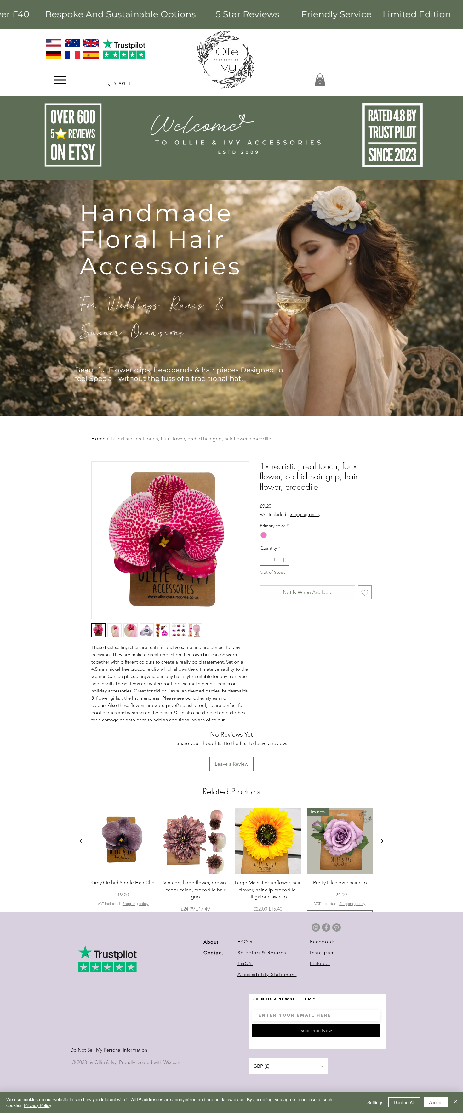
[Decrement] (265, 559)
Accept (436, 1102)
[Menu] (59, 79)
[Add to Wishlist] (365, 592)
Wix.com (172, 1062)
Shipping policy (305, 514)
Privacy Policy (37, 1105)
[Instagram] (316, 927)
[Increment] (284, 559)
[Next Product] (382, 841)
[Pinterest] (336, 927)
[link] (320, 79)
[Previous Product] (81, 841)
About (211, 942)
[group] (231, 873)
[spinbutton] (274, 559)
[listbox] (288, 1066)
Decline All (404, 1102)
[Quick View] (123, 841)
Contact (213, 953)
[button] (288, 1066)
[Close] (455, 1102)
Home (98, 439)
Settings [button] (375, 1102)
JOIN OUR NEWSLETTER (282, 999)
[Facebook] (326, 927)
